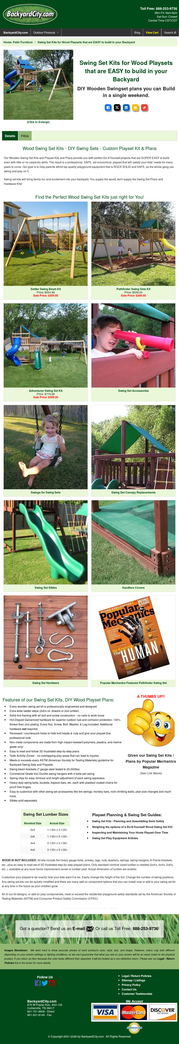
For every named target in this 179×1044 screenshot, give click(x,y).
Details (10, 136)
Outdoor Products (44, 32)
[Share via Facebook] (108, 107)
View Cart (152, 32)
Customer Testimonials (137, 994)
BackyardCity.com (15, 32)
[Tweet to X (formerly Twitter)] (117, 107)
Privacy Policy (131, 985)
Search (169, 32)
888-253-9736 (166, 8)
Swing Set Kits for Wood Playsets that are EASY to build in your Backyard (86, 42)
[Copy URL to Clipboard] (144, 107)
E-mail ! (83, 928)
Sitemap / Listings (133, 980)
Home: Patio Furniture (18, 42)
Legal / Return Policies (136, 976)
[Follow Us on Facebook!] (38, 985)
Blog (137, 32)
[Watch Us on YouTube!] (52, 985)
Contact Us (129, 989)
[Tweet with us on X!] (45, 985)
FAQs (25, 136)
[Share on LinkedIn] (126, 107)
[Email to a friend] (135, 107)
